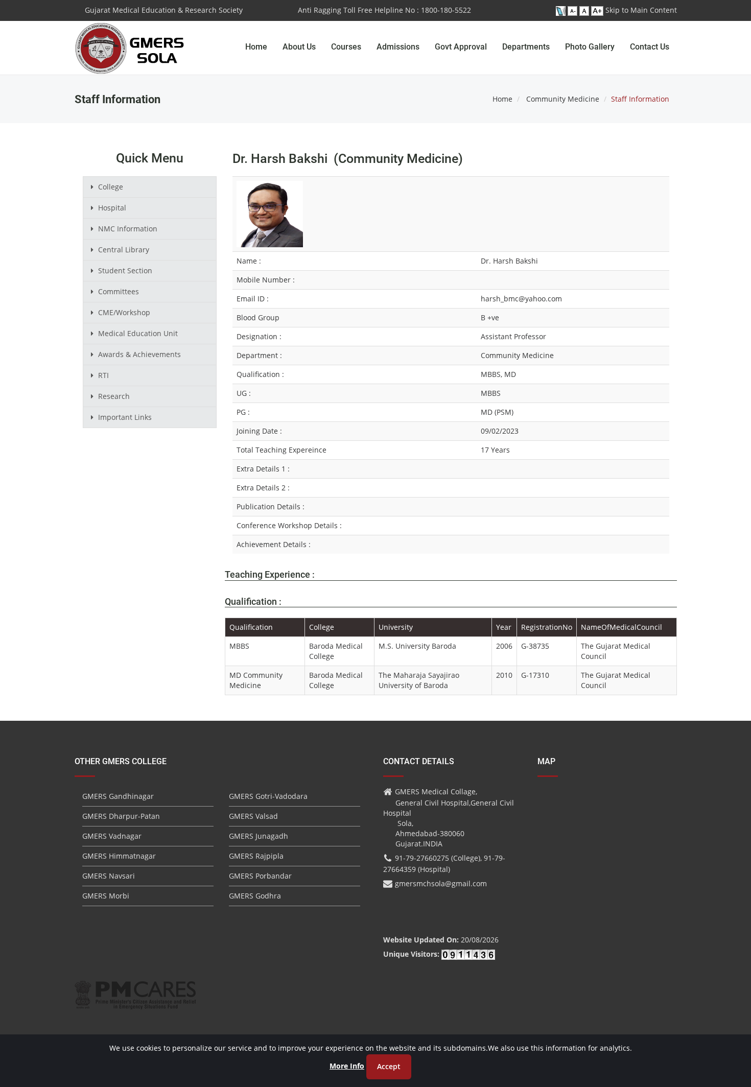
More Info (347, 1066)
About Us (299, 47)
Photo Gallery (590, 47)
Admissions (398, 47)
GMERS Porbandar (260, 876)
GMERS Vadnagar (112, 836)
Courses (346, 47)
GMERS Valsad (253, 816)
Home (256, 47)
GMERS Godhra (255, 896)
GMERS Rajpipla (256, 856)
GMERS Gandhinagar (118, 796)
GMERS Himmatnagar (119, 856)
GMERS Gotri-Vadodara (268, 796)
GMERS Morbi (105, 896)
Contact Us (649, 47)
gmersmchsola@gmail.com (441, 883)
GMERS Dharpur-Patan (121, 816)
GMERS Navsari (108, 876)
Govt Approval (461, 47)
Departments (526, 47)
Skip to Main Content (641, 10)
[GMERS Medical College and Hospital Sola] (130, 38)
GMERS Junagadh (258, 836)
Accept (389, 1066)
